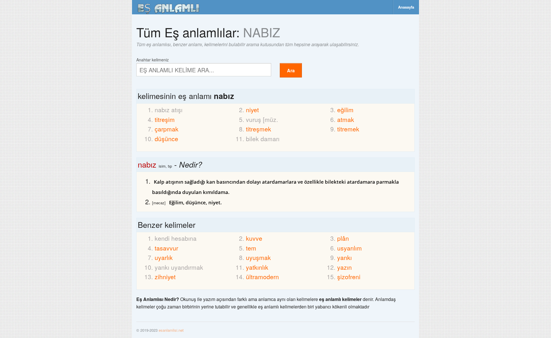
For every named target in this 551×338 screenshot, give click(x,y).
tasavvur (166, 248)
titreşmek (258, 129)
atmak (345, 119)
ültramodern (262, 276)
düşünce (166, 138)
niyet (252, 109)
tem (251, 248)
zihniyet (165, 276)
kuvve (254, 238)
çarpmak (167, 129)
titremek (348, 129)
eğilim (345, 109)
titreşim (165, 119)
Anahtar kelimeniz (152, 59)
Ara (291, 70)
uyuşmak (258, 257)
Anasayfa (406, 7)
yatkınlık (257, 267)
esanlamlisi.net (171, 330)
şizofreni (348, 276)
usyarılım (349, 248)
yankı (344, 257)
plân (343, 238)
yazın (344, 267)
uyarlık (164, 257)
